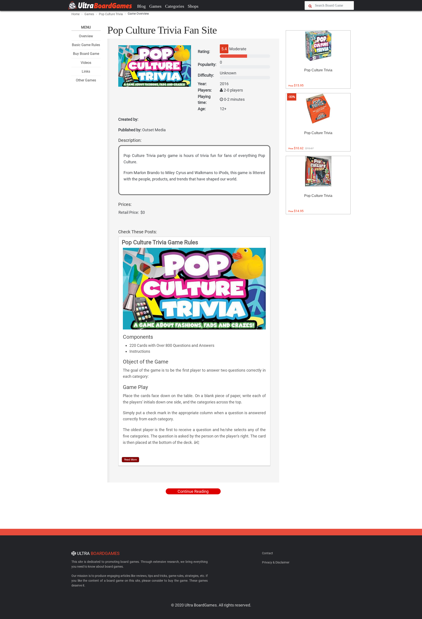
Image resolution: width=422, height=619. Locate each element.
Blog (141, 6)
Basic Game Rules (86, 45)
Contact (267, 553)
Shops (193, 6)
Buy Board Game (86, 54)
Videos (86, 63)
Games (155, 6)
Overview (86, 36)
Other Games (86, 80)
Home (75, 14)
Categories (174, 6)
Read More (130, 459)
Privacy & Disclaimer (275, 562)
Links (86, 71)
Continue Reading (193, 491)
